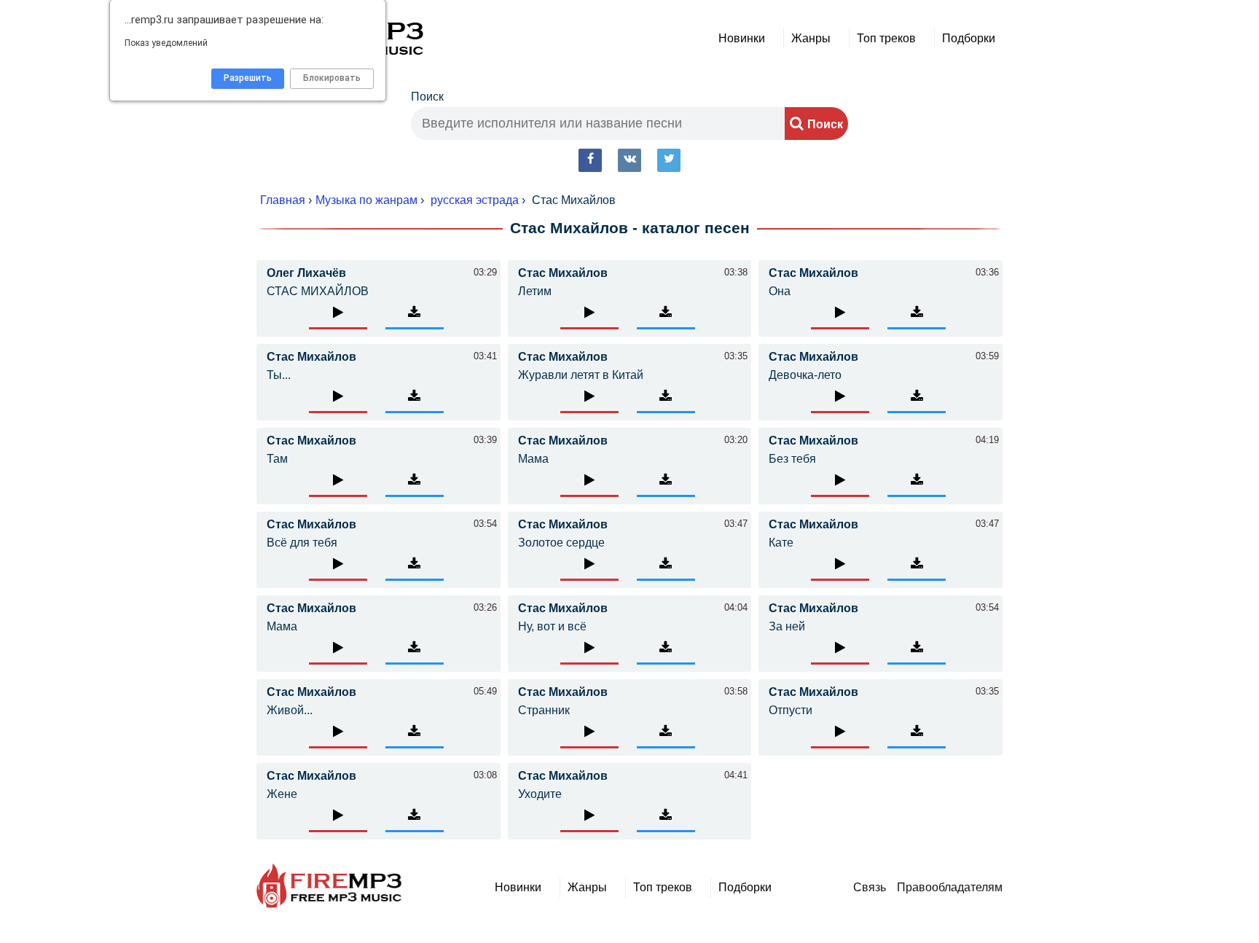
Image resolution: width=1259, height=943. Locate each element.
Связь (869, 887)
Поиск (427, 96)
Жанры (811, 38)
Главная (282, 200)
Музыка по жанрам (366, 200)
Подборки (968, 38)
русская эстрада (475, 200)
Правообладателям (950, 887)
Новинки (741, 38)
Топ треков (886, 38)
